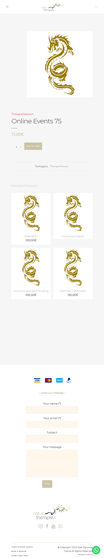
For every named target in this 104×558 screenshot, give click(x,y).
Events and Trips (19, 556)
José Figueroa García (22, 547)
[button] (96, 550)
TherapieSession (22, 114)
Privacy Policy (85, 555)
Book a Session (18, 551)
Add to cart (33, 146)
